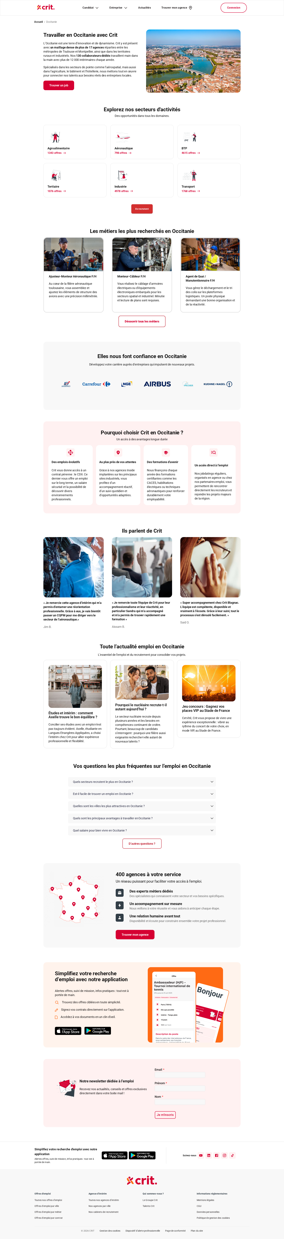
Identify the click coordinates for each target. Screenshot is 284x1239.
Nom (159, 1096)
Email (159, 1069)
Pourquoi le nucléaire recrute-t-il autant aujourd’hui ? (141, 707)
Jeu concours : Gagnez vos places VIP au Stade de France (206, 709)
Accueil (38, 21)
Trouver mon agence (135, 934)
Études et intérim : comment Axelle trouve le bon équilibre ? (72, 715)
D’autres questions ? (142, 843)
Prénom (161, 1083)
